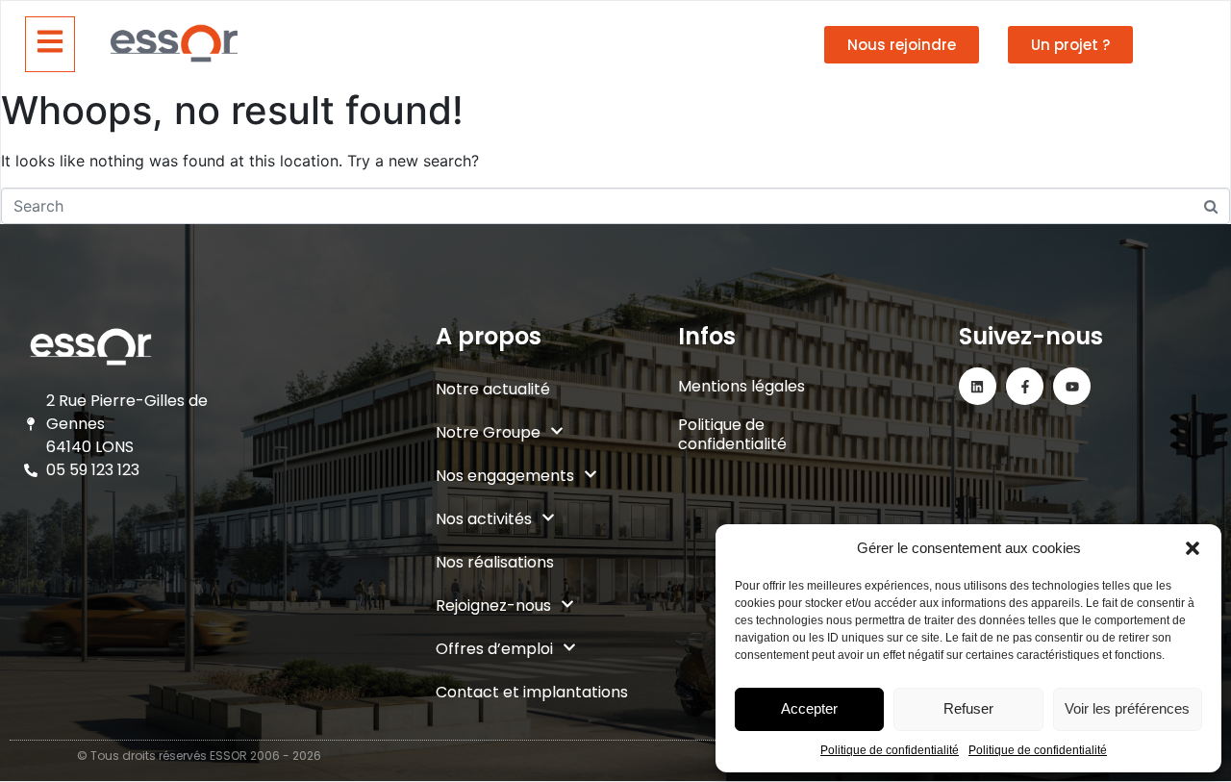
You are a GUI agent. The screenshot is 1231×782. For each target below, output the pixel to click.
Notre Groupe (488, 432)
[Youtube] (1072, 386)
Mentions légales (741, 386)
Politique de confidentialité (889, 750)
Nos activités (484, 519)
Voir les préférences (1127, 708)
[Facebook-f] (1024, 386)
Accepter (809, 708)
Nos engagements (505, 476)
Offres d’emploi (494, 649)
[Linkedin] (977, 386)
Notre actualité (493, 389)
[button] (1192, 548)
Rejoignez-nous (493, 605)
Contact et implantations (532, 692)
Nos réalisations (495, 562)
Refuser (968, 708)
